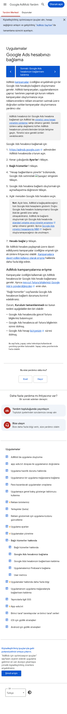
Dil (10, 688)
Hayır (40, 379)
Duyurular (27, 12)
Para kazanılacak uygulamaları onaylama (31, 484)
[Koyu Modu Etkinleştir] (29, 692)
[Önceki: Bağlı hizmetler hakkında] (10, 71)
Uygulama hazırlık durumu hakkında (28, 471)
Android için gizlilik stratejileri (26, 627)
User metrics (20, 575)
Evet (25, 379)
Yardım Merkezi (11, 12)
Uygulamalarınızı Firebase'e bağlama (32, 568)
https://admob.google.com (24, 149)
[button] (5, 4)
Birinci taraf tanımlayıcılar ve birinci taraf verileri (35, 613)
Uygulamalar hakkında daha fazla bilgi (30, 582)
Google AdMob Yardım (24, 4)
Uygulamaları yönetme (22, 533)
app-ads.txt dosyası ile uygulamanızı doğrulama (35, 464)
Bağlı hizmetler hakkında (24, 540)
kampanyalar (22, 82)
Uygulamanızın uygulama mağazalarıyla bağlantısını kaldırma (30, 590)
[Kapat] (64, 20)
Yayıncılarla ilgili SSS (21, 599)
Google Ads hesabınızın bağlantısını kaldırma (36, 561)
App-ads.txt (17, 606)
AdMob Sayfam (44, 25)
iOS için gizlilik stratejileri (23, 620)
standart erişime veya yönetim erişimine (32, 222)
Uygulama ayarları (20, 526)
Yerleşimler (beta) (20, 509)
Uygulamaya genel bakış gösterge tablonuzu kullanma (33, 493)
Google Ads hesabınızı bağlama (31, 554)
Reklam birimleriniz (20, 502)
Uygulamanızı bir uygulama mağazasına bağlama (35, 477)
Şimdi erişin (11, 673)
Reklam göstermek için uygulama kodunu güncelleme (31, 518)
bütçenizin (35, 330)
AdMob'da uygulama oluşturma (26, 457)
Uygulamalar (13, 449)
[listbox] (15, 693)
